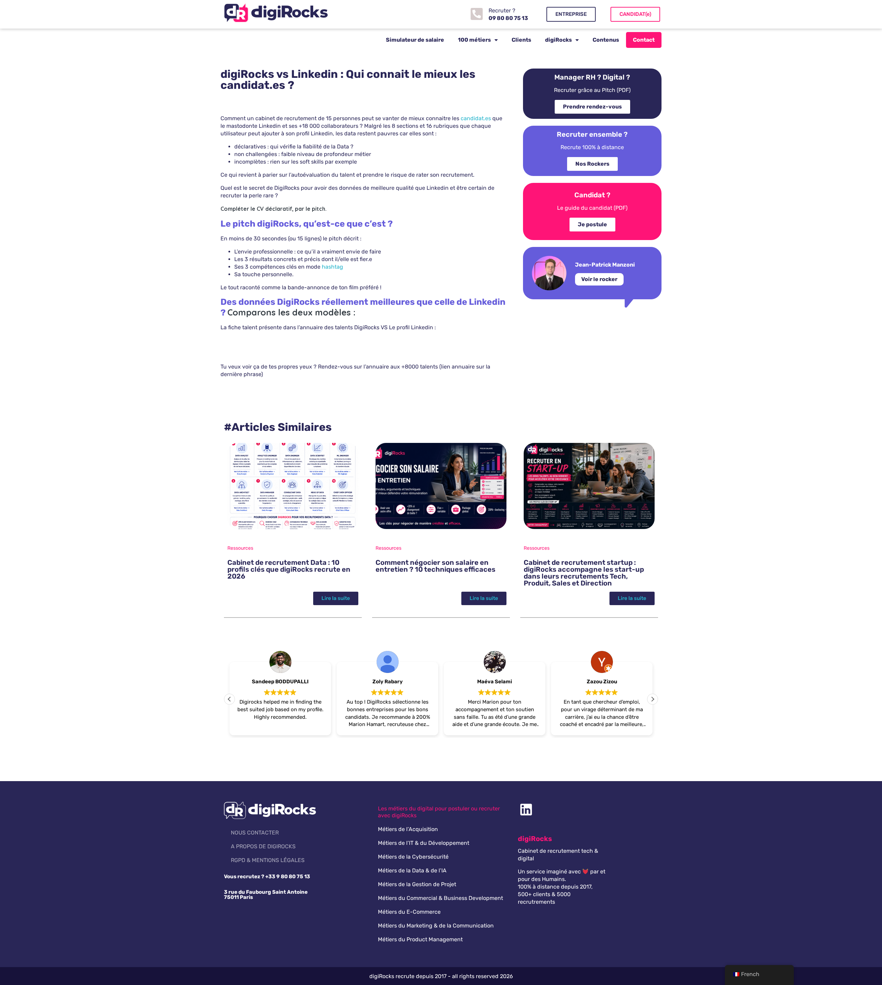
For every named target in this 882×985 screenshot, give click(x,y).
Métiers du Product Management (420, 939)
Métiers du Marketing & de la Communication (436, 925)
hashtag (332, 266)
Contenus (606, 40)
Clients (521, 40)
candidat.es (476, 118)
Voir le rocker (599, 279)
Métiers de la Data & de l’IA (412, 870)
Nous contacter (255, 832)
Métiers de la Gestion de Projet (417, 884)
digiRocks (558, 40)
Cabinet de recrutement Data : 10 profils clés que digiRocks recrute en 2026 (288, 569)
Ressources (240, 548)
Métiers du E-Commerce (409, 912)
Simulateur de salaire (415, 40)
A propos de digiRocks (263, 846)
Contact (644, 40)
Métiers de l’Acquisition (408, 829)
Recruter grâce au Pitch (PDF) (592, 90)
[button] (652, 699)
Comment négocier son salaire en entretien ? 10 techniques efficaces (435, 565)
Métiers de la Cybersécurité (413, 856)
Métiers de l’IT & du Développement (423, 843)
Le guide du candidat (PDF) (592, 208)
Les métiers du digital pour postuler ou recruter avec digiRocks (439, 812)
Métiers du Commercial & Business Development (440, 898)
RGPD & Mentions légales (268, 860)
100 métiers (474, 40)
